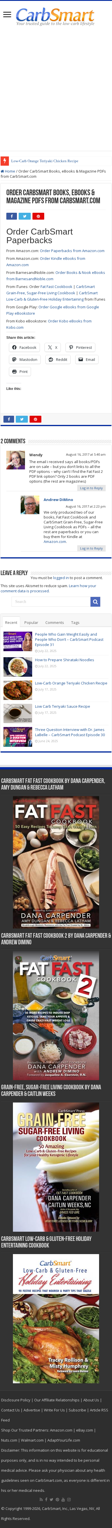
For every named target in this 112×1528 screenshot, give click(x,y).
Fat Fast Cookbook (56, 286)
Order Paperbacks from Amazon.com (72, 250)
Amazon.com (55, 541)
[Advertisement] (56, 89)
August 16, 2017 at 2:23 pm (86, 506)
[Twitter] (51, 1499)
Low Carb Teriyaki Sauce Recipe (62, 706)
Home (9, 171)
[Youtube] (63, 1499)
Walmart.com (32, 1440)
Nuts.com (9, 1440)
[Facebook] (46, 1499)
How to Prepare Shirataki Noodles (64, 659)
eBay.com (84, 1430)
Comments (54, 622)
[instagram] (69, 1499)
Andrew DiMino (58, 499)
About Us (91, 1400)
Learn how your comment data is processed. (48, 588)
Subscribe (77, 1410)
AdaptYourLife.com (63, 1440)
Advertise (32, 1410)
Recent (11, 622)
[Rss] (41, 1499)
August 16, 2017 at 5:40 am (86, 454)
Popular (31, 622)
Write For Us (54, 1410)
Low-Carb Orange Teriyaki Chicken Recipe (44, 161)
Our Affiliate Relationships (57, 1400)
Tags (75, 622)
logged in (61, 577)
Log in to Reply (91, 488)
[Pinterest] (57, 1499)
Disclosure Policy (15, 1400)
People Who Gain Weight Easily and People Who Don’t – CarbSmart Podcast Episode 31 (69, 639)
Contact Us (10, 1410)
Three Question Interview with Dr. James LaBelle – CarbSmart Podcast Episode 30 (70, 732)
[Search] (95, 602)
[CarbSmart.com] (56, 16)
